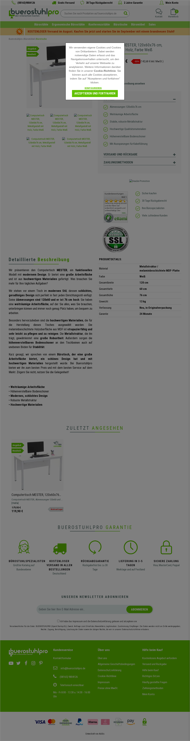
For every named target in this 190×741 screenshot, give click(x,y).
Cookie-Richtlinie (105, 70)
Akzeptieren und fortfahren (94, 93)
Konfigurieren (93, 88)
